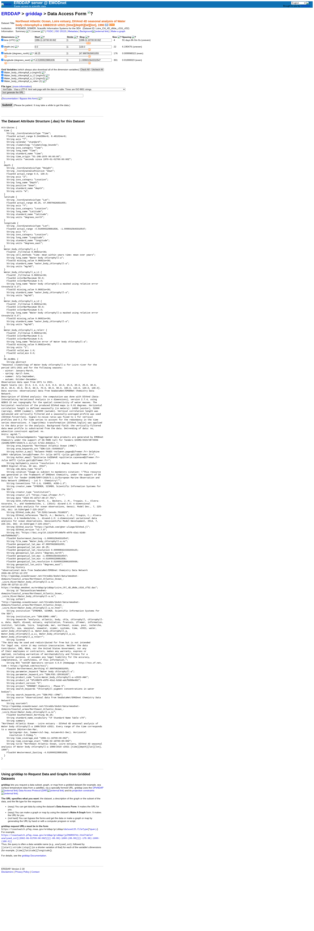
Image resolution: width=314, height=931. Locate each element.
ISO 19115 (60, 31)
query (93, 829)
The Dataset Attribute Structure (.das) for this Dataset (43, 121)
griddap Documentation (34, 855)
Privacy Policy (22, 872)
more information (22, 86)
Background (86, 31)
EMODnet (305, 6)
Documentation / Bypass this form (19, 98)
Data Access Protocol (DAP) (33, 790)
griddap (34, 13)
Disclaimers (7, 872)
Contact (35, 872)
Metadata (73, 31)
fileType (82, 829)
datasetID (70, 829)
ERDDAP (10, 13)
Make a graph (118, 31)
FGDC (50, 31)
